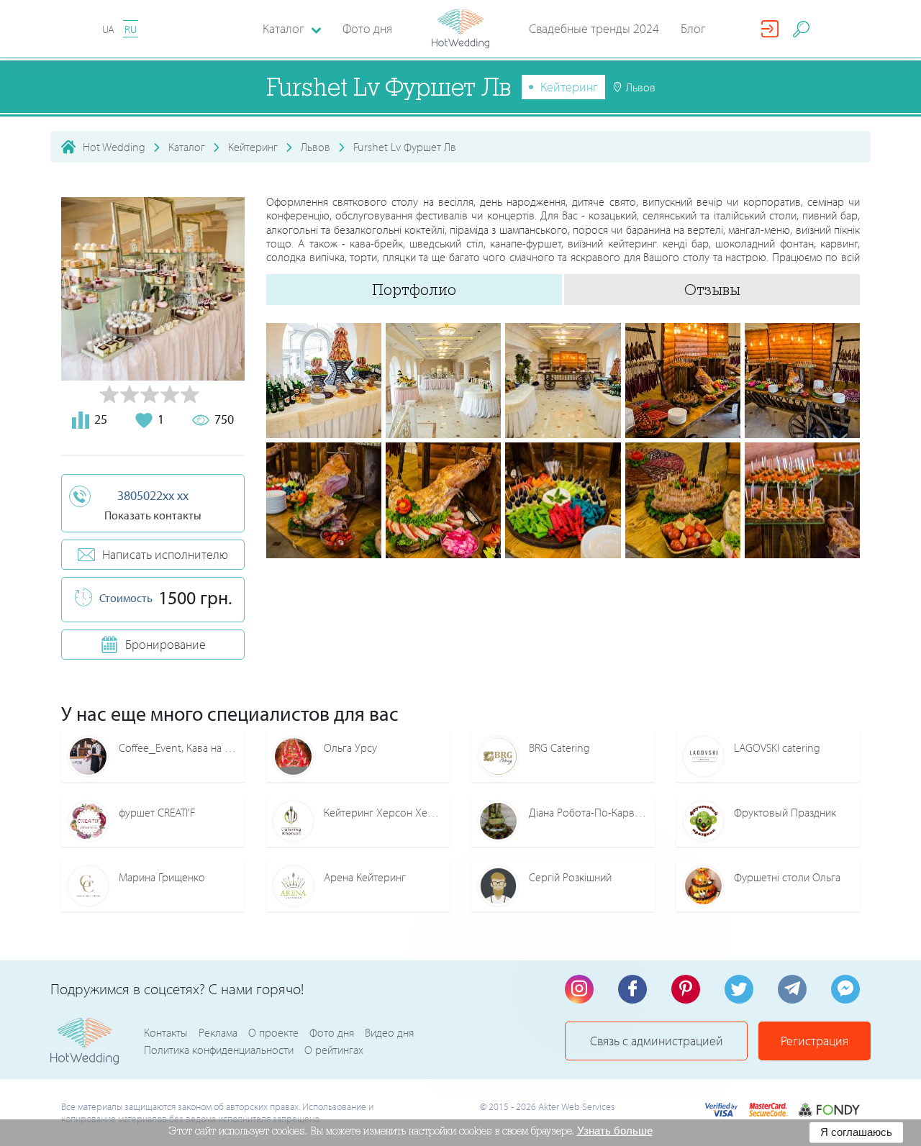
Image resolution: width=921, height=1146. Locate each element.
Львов (315, 147)
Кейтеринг (569, 86)
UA (108, 29)
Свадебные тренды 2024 (594, 28)
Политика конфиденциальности (219, 1049)
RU (130, 29)
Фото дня (367, 28)
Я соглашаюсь (856, 1132)
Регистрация (814, 1040)
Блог (693, 28)
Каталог (186, 147)
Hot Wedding (114, 147)
